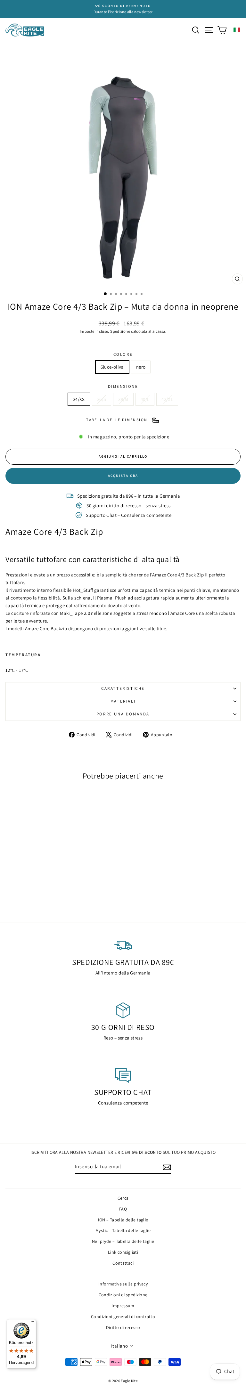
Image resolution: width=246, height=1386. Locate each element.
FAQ (123, 1209)
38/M (123, 399)
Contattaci (123, 1263)
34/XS (79, 399)
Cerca (123, 1198)
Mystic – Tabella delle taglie (123, 1230)
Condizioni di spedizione (123, 1295)
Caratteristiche (123, 688)
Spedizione (120, 331)
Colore (123, 354)
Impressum (122, 1306)
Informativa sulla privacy (123, 1284)
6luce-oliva (112, 367)
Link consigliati (123, 1252)
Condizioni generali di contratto (123, 1316)
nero (141, 367)
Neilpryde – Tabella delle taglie (123, 1241)
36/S (101, 399)
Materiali (123, 701)
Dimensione (123, 386)
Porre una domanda (123, 714)
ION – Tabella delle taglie (123, 1220)
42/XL (167, 399)
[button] (236, 30)
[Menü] (32, 1323)
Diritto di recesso (123, 1327)
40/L (145, 399)
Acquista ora (123, 475)
